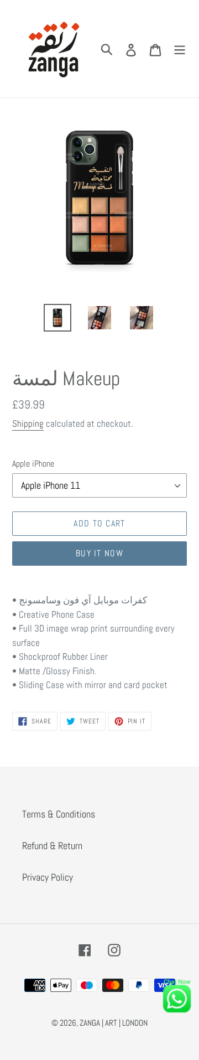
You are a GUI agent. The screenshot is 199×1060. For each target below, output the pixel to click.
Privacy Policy (47, 877)
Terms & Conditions (58, 814)
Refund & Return (52, 845)
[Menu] (179, 49)
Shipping (28, 423)
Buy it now (99, 553)
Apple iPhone (33, 463)
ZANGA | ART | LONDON (114, 1022)
